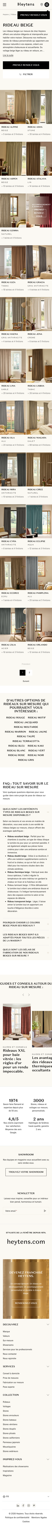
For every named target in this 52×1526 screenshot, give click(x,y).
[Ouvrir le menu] (4, 4)
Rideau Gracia (36, 282)
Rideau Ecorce (10, 593)
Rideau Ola (8, 437)
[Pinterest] (34, 1505)
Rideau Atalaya (37, 178)
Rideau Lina (8, 386)
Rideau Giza (8, 282)
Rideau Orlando (37, 644)
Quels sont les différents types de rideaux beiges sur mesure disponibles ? (21, 812)
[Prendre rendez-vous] (46, 4)
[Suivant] (29, 995)
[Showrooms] (41, 4)
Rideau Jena (35, 334)
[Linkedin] (18, 1505)
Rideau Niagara (37, 437)
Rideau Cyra (8, 541)
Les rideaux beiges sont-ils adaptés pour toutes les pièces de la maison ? (24, 937)
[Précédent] (23, 995)
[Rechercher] (45, 1211)
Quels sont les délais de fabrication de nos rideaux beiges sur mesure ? (21, 952)
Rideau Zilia (8, 644)
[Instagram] (29, 1505)
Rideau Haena (9, 334)
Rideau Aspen (9, 178)
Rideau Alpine (9, 127)
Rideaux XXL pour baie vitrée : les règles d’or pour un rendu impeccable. (15, 1061)
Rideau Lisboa (36, 386)
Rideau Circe (35, 489)
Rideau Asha (35, 127)
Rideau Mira (8, 489)
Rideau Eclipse (36, 541)
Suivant (26, 681)
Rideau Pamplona (38, 593)
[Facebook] (23, 1505)
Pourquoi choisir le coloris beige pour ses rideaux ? (21, 924)
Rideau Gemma (9, 230)
